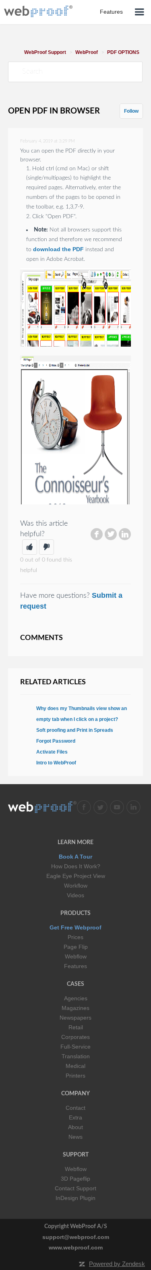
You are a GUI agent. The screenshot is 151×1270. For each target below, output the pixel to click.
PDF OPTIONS (123, 52)
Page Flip (76, 947)
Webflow (76, 956)
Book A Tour (75, 856)
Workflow (75, 885)
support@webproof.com (75, 1237)
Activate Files (52, 752)
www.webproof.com (76, 1247)
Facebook (97, 534)
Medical (75, 1066)
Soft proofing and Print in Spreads (74, 730)
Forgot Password (55, 741)
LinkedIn (125, 534)
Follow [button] (131, 111)
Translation (76, 1056)
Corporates (75, 1037)
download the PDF (58, 249)
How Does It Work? (75, 866)
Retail (75, 1027)
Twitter (111, 534)
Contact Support (75, 1188)
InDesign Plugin (75, 1198)
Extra (75, 1117)
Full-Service (75, 1046)
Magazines (75, 1008)
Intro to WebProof (56, 763)
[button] (29, 547)
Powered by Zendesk (117, 1263)
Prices (75, 937)
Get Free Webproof (75, 927)
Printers (75, 1075)
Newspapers (75, 1017)
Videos (75, 895)
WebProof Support (45, 52)
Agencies (75, 998)
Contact (75, 1108)
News (75, 1137)
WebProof (86, 52)
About (75, 1127)
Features (75, 966)
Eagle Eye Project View (75, 876)
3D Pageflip (75, 1178)
